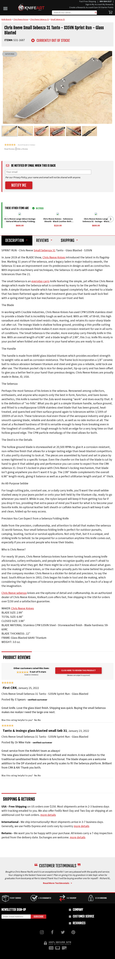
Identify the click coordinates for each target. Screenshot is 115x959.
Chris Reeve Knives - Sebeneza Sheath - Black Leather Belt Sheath (58, 221)
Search (96, 13)
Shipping (67, 240)
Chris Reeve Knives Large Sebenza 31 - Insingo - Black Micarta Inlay (96, 221)
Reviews (42, 240)
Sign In (88, 4)
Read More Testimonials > (57, 883)
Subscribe (39, 916)
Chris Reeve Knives (54, 257)
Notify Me (18, 185)
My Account (97, 4)
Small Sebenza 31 (44, 250)
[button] (6, 8)
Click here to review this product (78, 670)
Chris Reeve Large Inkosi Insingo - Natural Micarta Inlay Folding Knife (19, 221)
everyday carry (40, 281)
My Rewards (108, 4)
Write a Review (22, 149)
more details (48, 815)
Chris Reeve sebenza (14, 593)
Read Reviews (9, 149)
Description (14, 240)
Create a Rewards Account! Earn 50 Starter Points (91, 7)
